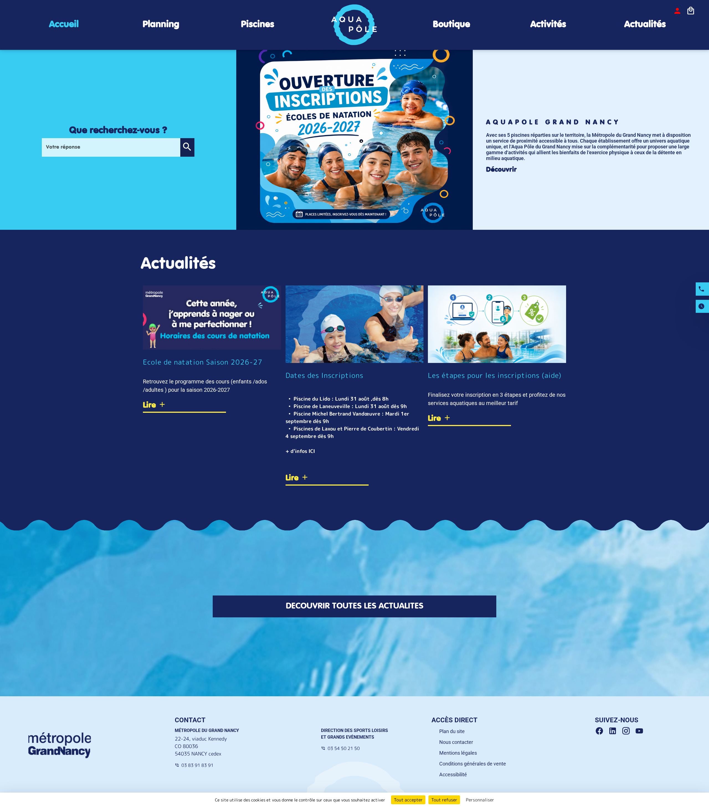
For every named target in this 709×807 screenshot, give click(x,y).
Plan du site (452, 731)
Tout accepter (408, 800)
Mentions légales (458, 753)
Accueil (64, 24)
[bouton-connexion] (677, 10)
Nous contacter (456, 742)
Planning (161, 24)
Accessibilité (453, 774)
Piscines (257, 24)
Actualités (645, 24)
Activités (548, 24)
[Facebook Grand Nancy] (601, 731)
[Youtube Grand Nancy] (640, 731)
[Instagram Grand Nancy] (628, 731)
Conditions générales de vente (472, 764)
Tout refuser (444, 800)
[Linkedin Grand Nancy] (614, 731)
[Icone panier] (690, 10)
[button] (187, 147)
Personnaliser (480, 800)
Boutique (451, 24)
